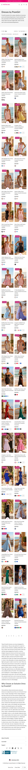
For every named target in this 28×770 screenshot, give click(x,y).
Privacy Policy (17, 767)
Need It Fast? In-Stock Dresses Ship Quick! (14, 1)
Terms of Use (10, 767)
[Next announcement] (22, 1)
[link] (21, 4)
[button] (2, 4)
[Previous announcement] (5, 1)
